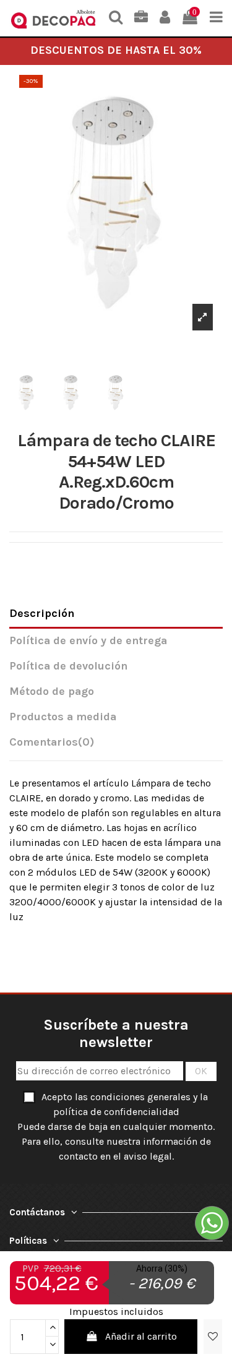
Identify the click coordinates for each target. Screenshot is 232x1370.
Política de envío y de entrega (88, 640)
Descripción (41, 613)
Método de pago (51, 691)
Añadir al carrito (141, 1336)
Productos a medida (62, 716)
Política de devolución (68, 666)
